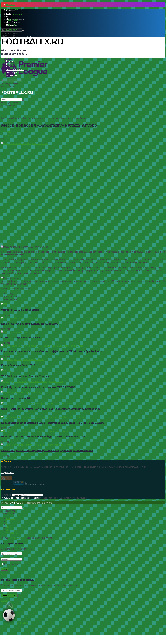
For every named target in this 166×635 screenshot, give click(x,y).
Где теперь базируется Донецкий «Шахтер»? (29, 323)
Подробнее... (7, 472)
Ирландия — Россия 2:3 (15, 398)
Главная (10, 10)
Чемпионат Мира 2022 (17, 9)
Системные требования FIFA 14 (21, 337)
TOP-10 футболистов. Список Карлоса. (25, 376)
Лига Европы (13, 22)
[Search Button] (23, 30)
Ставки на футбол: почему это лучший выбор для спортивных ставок (47, 450)
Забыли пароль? (9, 574)
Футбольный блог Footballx (15, 118)
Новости (10, 4)
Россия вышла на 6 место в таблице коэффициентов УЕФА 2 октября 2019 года (52, 351)
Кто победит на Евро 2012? (18, 365)
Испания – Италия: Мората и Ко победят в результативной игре (43, 436)
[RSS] (6, 479)
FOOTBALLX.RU (16, 502)
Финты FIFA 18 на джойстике (20, 309)
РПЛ (8, 13)
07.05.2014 (6, 132)
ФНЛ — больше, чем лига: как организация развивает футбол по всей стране (50, 408)
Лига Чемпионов (15, 14)
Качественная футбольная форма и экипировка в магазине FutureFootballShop (52, 422)
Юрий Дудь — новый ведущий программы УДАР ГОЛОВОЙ (39, 387)
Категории (6, 494)
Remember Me (11, 564)
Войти (4, 600)
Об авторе (11, 24)
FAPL (8, 16)
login (10, 288)
